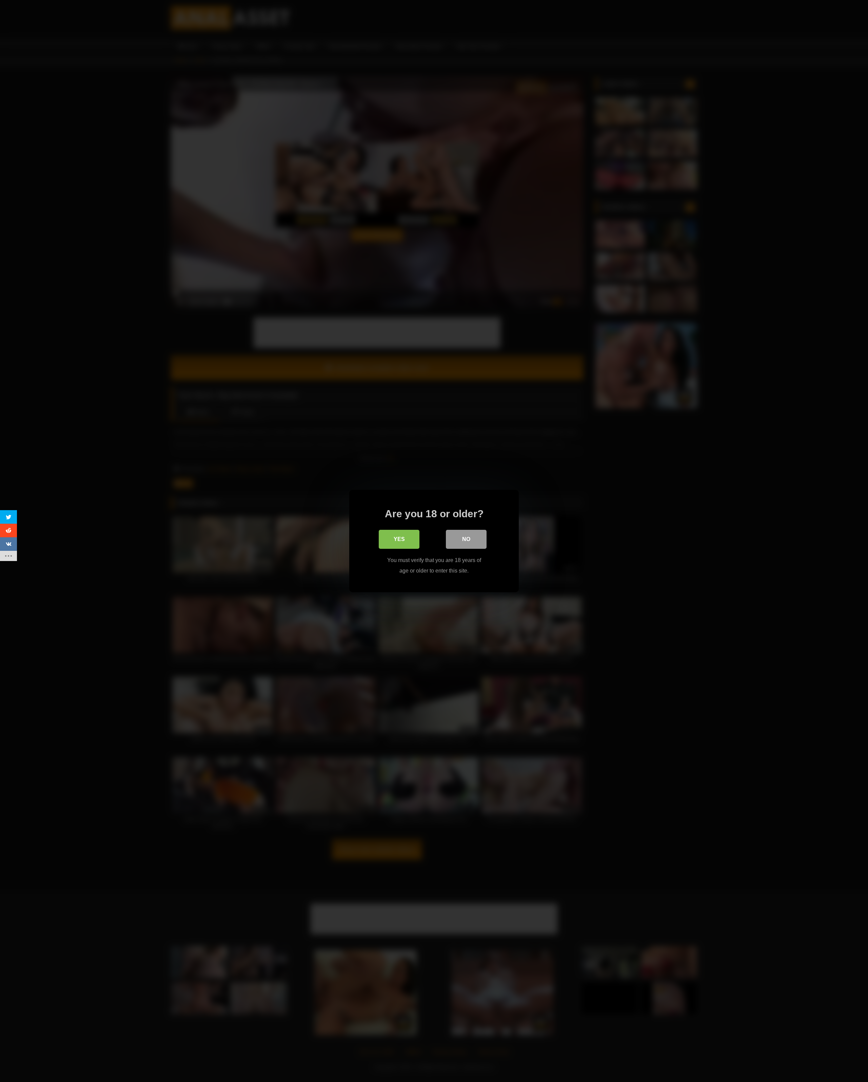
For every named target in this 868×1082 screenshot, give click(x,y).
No (466, 539)
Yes (399, 539)
